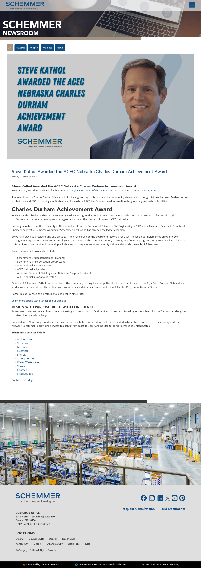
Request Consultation (138, 509)
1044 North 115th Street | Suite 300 (35, 517)
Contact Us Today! (22, 380)
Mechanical (23, 347)
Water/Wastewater (28, 362)
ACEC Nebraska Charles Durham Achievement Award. (130, 190)
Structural (23, 343)
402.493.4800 (25, 524)
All (10, 48)
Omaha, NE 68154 (26, 520)
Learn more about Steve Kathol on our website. (39, 300)
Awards (20, 48)
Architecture (24, 339)
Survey (21, 366)
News (60, 48)
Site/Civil (22, 354)
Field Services (25, 373)
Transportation (26, 358)
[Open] (192, 5)
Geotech (22, 370)
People (34, 48)
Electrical (22, 350)
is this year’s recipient (78, 190)
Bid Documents (173, 509)
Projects (47, 48)
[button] (3, 444)
